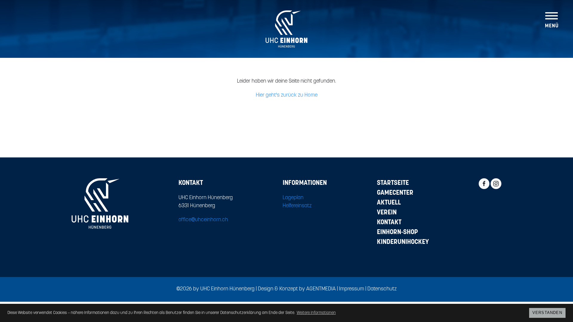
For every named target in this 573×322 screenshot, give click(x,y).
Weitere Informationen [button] (316, 313)
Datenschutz (382, 289)
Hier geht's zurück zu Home (287, 95)
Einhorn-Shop (397, 232)
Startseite (393, 183)
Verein (387, 212)
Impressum (351, 289)
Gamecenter (395, 193)
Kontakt (389, 222)
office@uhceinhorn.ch (203, 220)
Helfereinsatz (297, 206)
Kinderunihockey (403, 242)
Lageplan (293, 198)
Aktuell (389, 202)
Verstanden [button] (547, 313)
